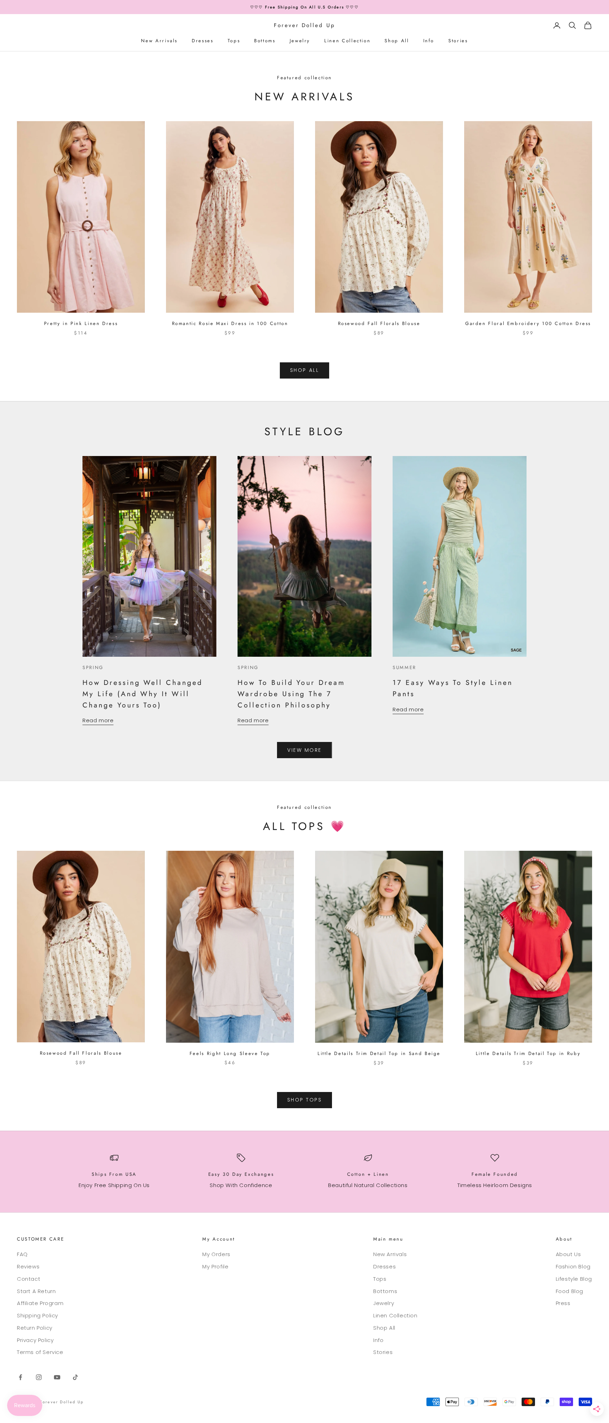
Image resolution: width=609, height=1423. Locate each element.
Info (429, 40)
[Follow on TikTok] (75, 1377)
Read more (97, 720)
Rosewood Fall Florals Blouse (379, 323)
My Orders (216, 1254)
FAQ (22, 1254)
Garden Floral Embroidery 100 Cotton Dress (528, 323)
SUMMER (404, 667)
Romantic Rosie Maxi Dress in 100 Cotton (230, 323)
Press (563, 1303)
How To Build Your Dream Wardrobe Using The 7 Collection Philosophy (291, 694)
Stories (458, 40)
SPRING (93, 667)
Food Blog (569, 1291)
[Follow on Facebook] (20, 1377)
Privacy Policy (35, 1340)
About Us (568, 1254)
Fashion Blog (573, 1266)
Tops (234, 40)
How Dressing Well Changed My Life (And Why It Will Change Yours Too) (142, 694)
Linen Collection (347, 40)
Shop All (397, 40)
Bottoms (264, 40)
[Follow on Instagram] (38, 1377)
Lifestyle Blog (574, 1278)
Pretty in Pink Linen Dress (81, 323)
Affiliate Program (40, 1303)
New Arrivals (159, 40)
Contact (28, 1278)
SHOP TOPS (304, 1099)
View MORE (304, 750)
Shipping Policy (37, 1315)
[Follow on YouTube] (57, 1377)
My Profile (215, 1266)
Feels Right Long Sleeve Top (230, 1053)
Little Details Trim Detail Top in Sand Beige (379, 1053)
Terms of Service (40, 1352)
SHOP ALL (304, 370)
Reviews (28, 1266)
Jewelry (300, 40)
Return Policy (35, 1327)
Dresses (202, 40)
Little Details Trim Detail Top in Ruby (528, 1053)
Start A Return (36, 1291)
